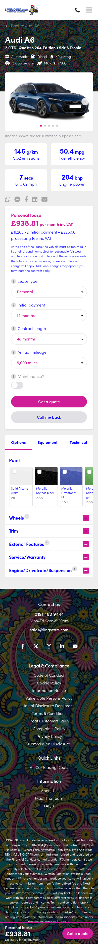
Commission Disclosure (49, 743)
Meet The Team (49, 798)
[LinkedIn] (62, 647)
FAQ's (49, 805)
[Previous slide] (13, 101)
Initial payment (31, 305)
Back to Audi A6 (24, 25)
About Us (49, 790)
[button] (41, 126)
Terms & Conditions (49, 713)
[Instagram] (49, 647)
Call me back (49, 417)
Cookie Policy (49, 682)
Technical (78, 442)
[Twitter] (35, 647)
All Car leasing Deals (49, 767)
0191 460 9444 (49, 614)
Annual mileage (32, 352)
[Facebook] (22, 647)
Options (18, 442)
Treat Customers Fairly (49, 720)
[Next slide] (85, 101)
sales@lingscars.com (49, 629)
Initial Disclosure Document (49, 705)
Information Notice (49, 690)
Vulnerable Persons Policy (49, 698)
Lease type (27, 281)
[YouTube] (75, 647)
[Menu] (89, 10)
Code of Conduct (49, 675)
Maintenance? (31, 376)
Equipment (47, 442)
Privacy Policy (49, 736)
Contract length (32, 328)
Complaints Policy (49, 728)
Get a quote (49, 401)
